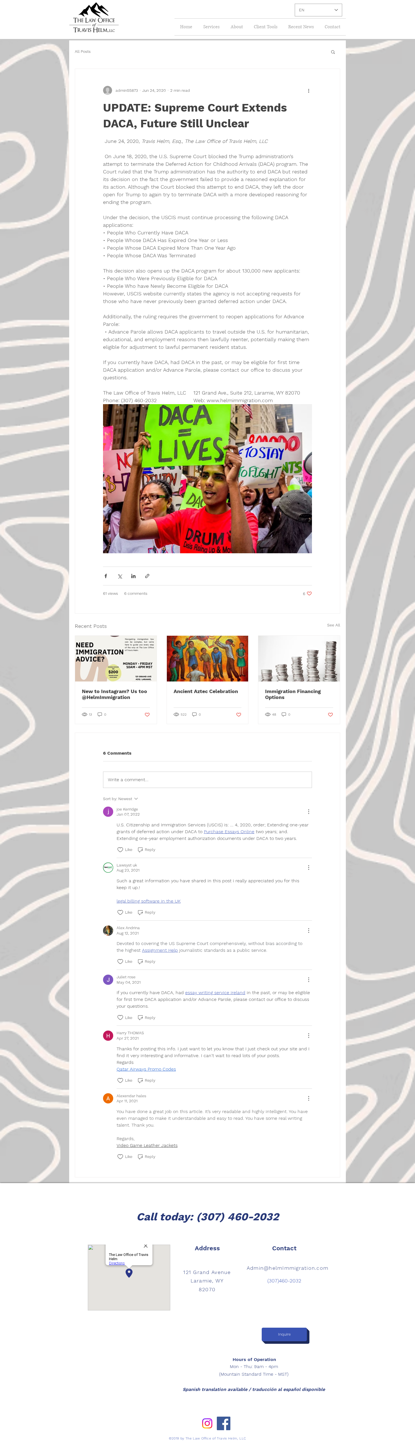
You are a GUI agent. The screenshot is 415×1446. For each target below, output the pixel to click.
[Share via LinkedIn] (133, 576)
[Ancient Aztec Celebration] (207, 658)
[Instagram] (207, 1423)
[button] (333, 51)
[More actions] (308, 90)
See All (333, 625)
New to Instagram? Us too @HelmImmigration (114, 694)
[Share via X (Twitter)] (119, 576)
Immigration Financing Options (293, 694)
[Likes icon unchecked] (120, 849)
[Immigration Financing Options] (299, 658)
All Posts (83, 51)
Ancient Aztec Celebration (206, 691)
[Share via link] (147, 576)
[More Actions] (308, 811)
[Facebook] (223, 1423)
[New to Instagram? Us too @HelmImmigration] (116, 658)
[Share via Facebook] (105, 576)
